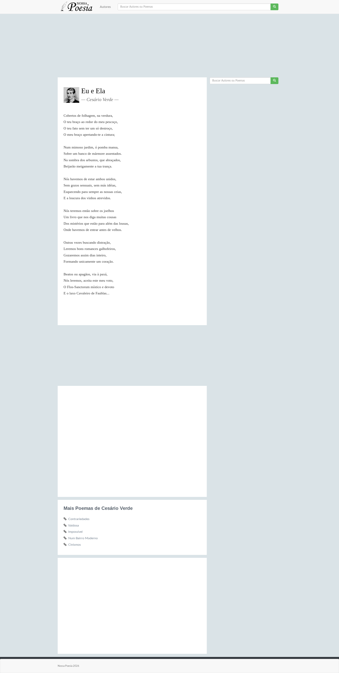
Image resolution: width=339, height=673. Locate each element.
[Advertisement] (169, 47)
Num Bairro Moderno (83, 538)
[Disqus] (132, 441)
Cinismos (74, 544)
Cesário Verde (100, 99)
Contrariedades (78, 519)
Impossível (75, 531)
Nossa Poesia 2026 (68, 666)
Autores (105, 6)
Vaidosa (73, 525)
